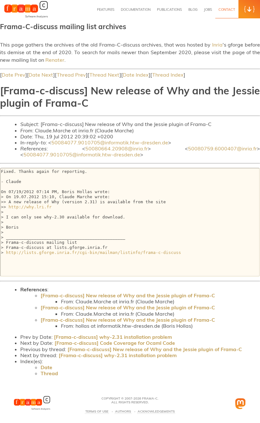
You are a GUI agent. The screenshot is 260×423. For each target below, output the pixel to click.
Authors (123, 412)
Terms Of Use (96, 412)
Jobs (208, 9)
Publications (169, 9)
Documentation (136, 9)
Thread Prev (71, 75)
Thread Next (104, 75)
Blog (193, 9)
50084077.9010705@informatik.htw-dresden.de (109, 142)
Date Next (41, 75)
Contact (226, 9)
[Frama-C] (26, 17)
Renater (54, 60)
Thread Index (168, 75)
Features (105, 9)
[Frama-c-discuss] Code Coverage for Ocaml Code (115, 343)
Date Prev (13, 75)
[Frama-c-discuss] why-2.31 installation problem (113, 337)
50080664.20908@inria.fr (116, 148)
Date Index (136, 75)
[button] (249, 9)
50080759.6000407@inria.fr (222, 148)
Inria (217, 44)
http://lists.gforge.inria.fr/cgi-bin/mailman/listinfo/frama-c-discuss (93, 252)
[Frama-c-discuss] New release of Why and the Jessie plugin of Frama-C (128, 295)
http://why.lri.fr (30, 207)
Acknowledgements (156, 412)
